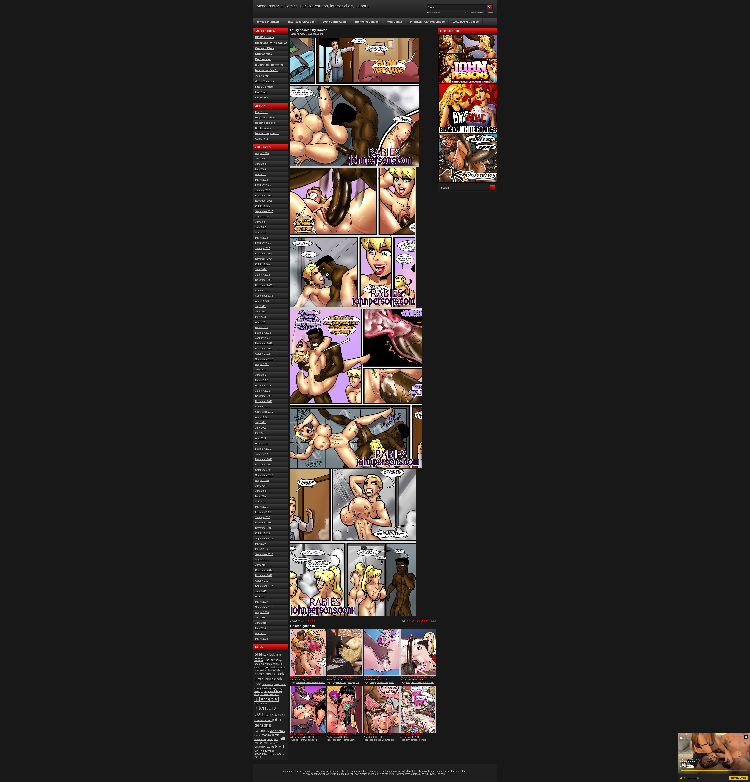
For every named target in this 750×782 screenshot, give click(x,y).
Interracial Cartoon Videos (427, 21)
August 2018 (262, 559)
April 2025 (260, 232)
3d (256, 654)
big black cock (339, 682)
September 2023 (264, 295)
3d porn (277, 655)
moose (272, 743)
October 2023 (262, 290)
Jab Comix (262, 75)
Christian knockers (263, 670)
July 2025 (260, 222)
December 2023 (263, 280)
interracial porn (277, 714)
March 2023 (261, 327)
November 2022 (263, 348)
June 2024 (261, 269)
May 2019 (260, 543)
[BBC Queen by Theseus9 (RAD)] (418, 652)
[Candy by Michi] (382, 652)
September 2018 (264, 554)
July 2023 (260, 306)
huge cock (270, 691)
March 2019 (261, 549)
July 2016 (260, 617)
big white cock (269, 663)
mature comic (270, 734)
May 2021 (260, 433)
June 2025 (261, 227)
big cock (378, 740)
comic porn (264, 674)
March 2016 (261, 638)
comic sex (428, 682)
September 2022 (264, 359)
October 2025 (262, 206)
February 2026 (263, 185)
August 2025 (262, 216)
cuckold (268, 679)
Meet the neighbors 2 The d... (305, 677)
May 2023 (260, 317)
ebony (257, 688)
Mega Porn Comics (265, 117)
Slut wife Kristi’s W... (410, 734)
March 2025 (261, 237)
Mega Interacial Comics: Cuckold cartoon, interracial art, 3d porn (313, 6)
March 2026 (261, 179)
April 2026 (260, 174)
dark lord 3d (267, 684)
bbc (408, 682)
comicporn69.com (334, 21)
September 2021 (264, 412)
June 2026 (261, 164)
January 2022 (262, 390)
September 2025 (264, 211)
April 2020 (260, 501)
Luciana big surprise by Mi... (305, 734)
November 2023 (263, 285)
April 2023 (260, 322)
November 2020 (263, 464)
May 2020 (260, 496)
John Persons (308, 620)
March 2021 (261, 443)
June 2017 (261, 591)
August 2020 (262, 480)
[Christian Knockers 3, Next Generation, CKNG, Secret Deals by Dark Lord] (345, 652)
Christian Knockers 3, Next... (342, 677)
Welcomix (261, 97)
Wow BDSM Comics (466, 21)
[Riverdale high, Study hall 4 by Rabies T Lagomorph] (382, 709)
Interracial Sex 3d (266, 70)
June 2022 (261, 375)
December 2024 (263, 253)
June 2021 (261, 427)
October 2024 (262, 264)
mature (257, 735)
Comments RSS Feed (484, 12)
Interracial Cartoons (301, 21)
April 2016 (260, 633)
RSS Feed (469, 12)
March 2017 (261, 601)
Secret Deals (270, 754)
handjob (258, 691)
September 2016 (264, 607)
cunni (391, 682)
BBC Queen (416, 682)
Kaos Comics (264, 86)
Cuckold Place (264, 48)
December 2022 (263, 343)
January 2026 (262, 190)
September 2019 (264, 538)
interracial (300, 682)
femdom (266, 688)
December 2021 (263, 396)
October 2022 (262, 354)
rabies (433, 620)
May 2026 (260, 169)
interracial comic (266, 711)
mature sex (260, 739)
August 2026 (262, 153)
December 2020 (263, 459)
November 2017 (263, 575)
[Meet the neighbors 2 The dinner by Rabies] (308, 652)
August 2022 (262, 364)
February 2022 (263, 385)
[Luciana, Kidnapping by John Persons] (345, 709)
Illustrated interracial (269, 64)
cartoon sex (382, 682)
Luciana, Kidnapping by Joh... (342, 734)
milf (282, 738)
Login (437, 12)
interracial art (260, 703)
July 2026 (260, 158)
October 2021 (262, 406)
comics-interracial (268, 21)
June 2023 (261, 311)
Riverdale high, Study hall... (378, 734)
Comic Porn (261, 138)
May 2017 (260, 596)
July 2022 (260, 369)
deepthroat (280, 684)
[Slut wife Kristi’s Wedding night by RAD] (418, 709)
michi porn (272, 739)
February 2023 (263, 332)
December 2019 (263, 522)
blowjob (351, 682)
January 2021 (262, 454)
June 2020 (261, 491)
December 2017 (263, 570)
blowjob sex (389, 740)
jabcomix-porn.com (265, 123)
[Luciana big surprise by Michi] (308, 709)
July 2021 (260, 422)
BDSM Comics (263, 128)
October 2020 (262, 470)
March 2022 (261, 380)
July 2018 (260, 565)
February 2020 (263, 512)
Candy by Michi (372, 677)
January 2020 (262, 517)
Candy (373, 682)
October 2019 (262, 533)
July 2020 (260, 485)
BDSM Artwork (264, 37)
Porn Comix (394, 21)
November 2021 (263, 401)
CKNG (276, 670)
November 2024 (263, 259)
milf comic (261, 742)
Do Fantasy (263, 59)
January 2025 (262, 248)
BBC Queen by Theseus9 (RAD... (418, 677)
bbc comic (338, 740)
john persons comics (418, 620)
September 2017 (264, 586)
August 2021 (262, 417)
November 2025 (263, 201)
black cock (311, 740)
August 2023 (262, 301)
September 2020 (264, 475)
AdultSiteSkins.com (435, 774)
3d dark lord (266, 654)
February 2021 (263, 448)
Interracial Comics (366, 21)
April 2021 (260, 438)
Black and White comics (271, 42)
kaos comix (277, 731)
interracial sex (263, 720)
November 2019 (263, 528)
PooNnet (261, 92)
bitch (303, 740)
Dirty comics (263, 53)
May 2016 (260, 628)
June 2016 (261, 623)
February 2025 (263, 243)
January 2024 (262, 274)
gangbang (276, 688)
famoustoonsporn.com (267, 133)
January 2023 (262, 338)
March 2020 (261, 507)
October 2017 (262, 580)
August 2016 (262, 612)
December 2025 (263, 195)
